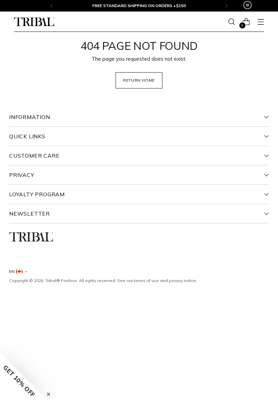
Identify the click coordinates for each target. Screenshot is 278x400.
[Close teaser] (48, 394)
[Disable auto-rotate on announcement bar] (247, 6)
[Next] (226, 6)
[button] (23, 376)
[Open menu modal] (260, 22)
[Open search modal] (231, 22)
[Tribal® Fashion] (34, 21)
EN (12, 271)
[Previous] (51, 6)
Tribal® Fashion (61, 280)
